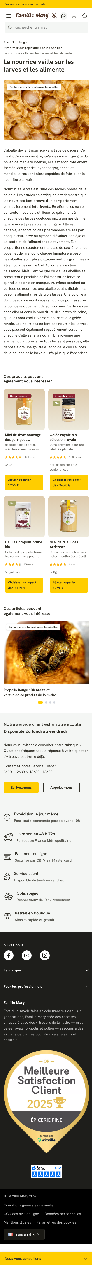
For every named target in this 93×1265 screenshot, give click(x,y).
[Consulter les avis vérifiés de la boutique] (46, 1171)
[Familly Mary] (36, 16)
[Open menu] (9, 16)
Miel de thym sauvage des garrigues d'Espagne (23, 437)
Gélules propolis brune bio (23, 544)
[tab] (40, 702)
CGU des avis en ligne (21, 1213)
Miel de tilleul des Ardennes (64, 544)
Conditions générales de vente (28, 1205)
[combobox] (46, 27)
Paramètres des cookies (56, 1222)
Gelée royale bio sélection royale (63, 437)
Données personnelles (62, 1213)
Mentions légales (17, 1222)
